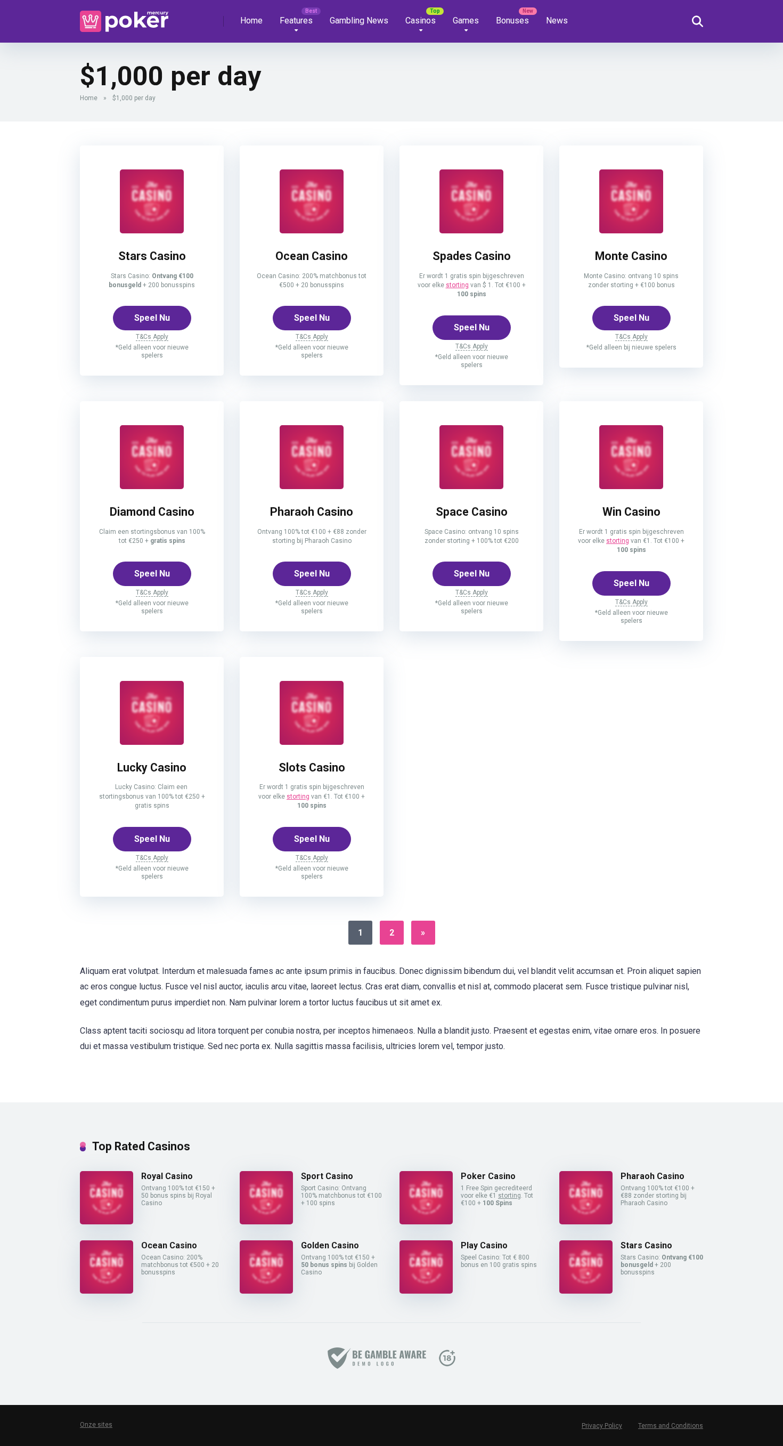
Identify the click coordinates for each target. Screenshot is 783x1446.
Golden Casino (330, 1245)
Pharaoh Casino (311, 511)
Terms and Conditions (670, 1425)
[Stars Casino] (152, 230)
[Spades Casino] (471, 230)
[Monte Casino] (631, 230)
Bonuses (512, 20)
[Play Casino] (426, 1291)
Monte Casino (631, 256)
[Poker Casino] (426, 1221)
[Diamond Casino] (152, 486)
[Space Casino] (471, 486)
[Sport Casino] (266, 1221)
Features (296, 20)
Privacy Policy (602, 1425)
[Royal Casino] (106, 1221)
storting (457, 285)
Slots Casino (312, 767)
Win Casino (631, 511)
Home (251, 20)
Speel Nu (152, 318)
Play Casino (484, 1245)
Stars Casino (152, 256)
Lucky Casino (151, 767)
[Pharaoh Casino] (312, 486)
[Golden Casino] (266, 1291)
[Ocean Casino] (312, 230)
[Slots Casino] (312, 742)
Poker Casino (488, 1176)
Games (466, 20)
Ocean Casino (311, 256)
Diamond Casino (152, 511)
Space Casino (472, 511)
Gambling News (359, 20)
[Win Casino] (631, 486)
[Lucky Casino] (152, 742)
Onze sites (96, 1424)
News (557, 20)
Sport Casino (327, 1176)
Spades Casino (472, 256)
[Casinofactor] (124, 17)
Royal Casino (167, 1176)
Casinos (420, 20)
